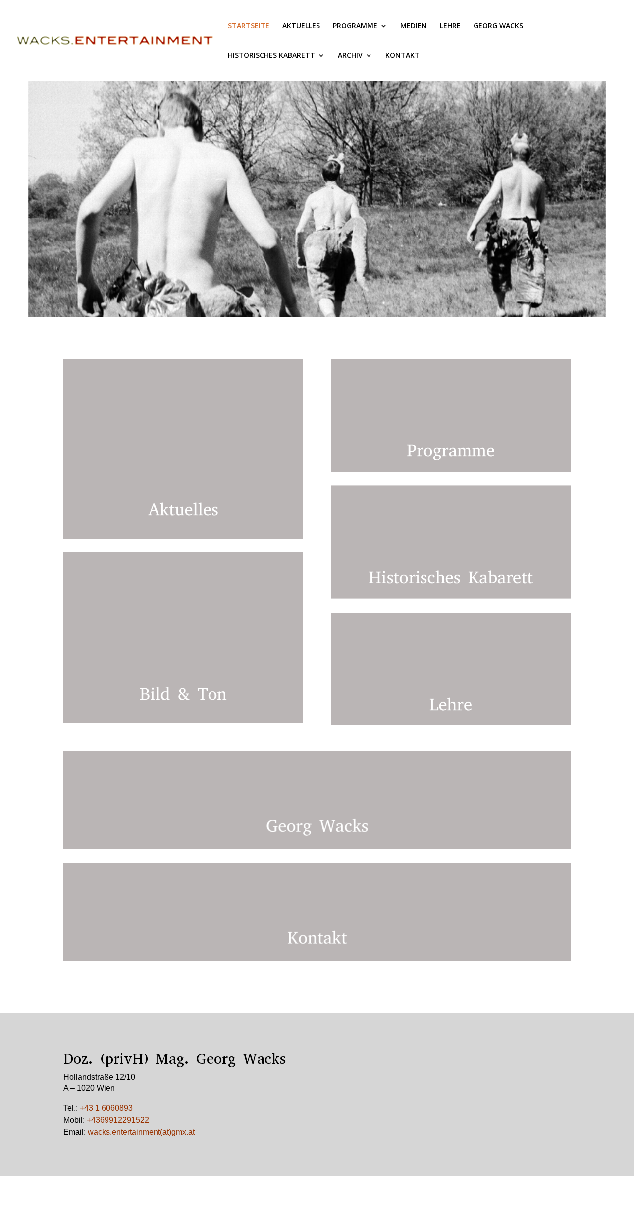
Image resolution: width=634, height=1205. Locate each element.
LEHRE (450, 26)
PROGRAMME (355, 26)
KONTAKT (402, 56)
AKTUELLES (301, 26)
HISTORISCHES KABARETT (271, 56)
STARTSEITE (248, 26)
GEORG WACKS (498, 26)
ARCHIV (350, 56)
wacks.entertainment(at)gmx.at (141, 1132)
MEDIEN (413, 26)
